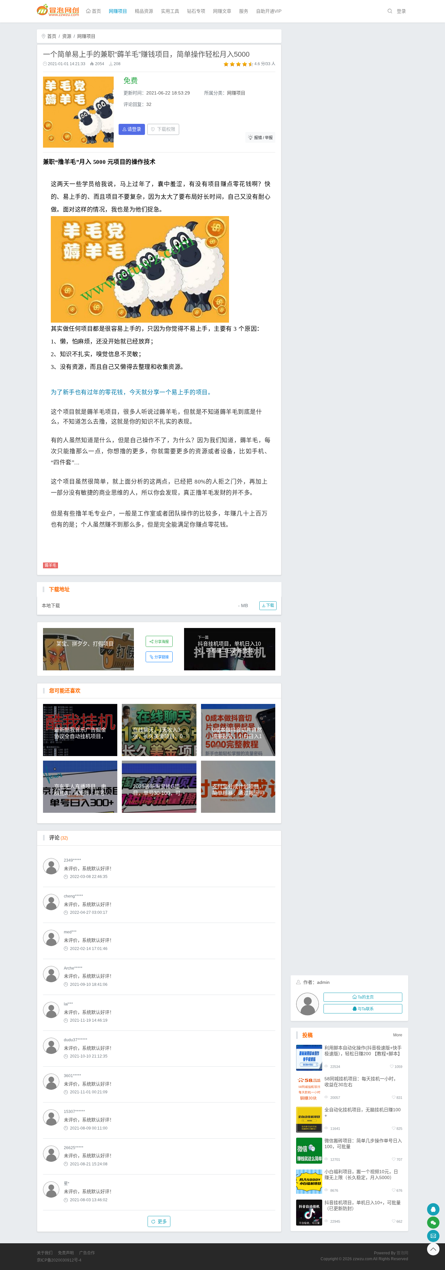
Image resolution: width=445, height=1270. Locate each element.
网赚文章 (222, 11)
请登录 (134, 129)
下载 (269, 605)
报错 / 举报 (263, 138)
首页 (96, 11)
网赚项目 (118, 11)
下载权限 (166, 129)
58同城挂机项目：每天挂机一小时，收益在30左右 (361, 1081)
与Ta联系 (366, 1009)
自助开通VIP (268, 11)
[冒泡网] (58, 9)
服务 (243, 11)
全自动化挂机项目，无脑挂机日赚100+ (362, 1112)
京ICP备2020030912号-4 (59, 1260)
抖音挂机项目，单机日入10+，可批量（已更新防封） (362, 1205)
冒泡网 (402, 1253)
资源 (66, 36)
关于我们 (44, 1253)
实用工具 (170, 11)
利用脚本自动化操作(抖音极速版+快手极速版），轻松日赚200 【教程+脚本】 (363, 1050)
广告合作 (87, 1253)
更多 (162, 1221)
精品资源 (144, 11)
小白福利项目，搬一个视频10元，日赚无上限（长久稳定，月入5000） (361, 1174)
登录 (401, 11)
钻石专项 (196, 11)
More (397, 1035)
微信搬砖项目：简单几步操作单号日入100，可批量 (363, 1143)
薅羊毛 (50, 565)
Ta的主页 (366, 997)
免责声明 (66, 1253)
